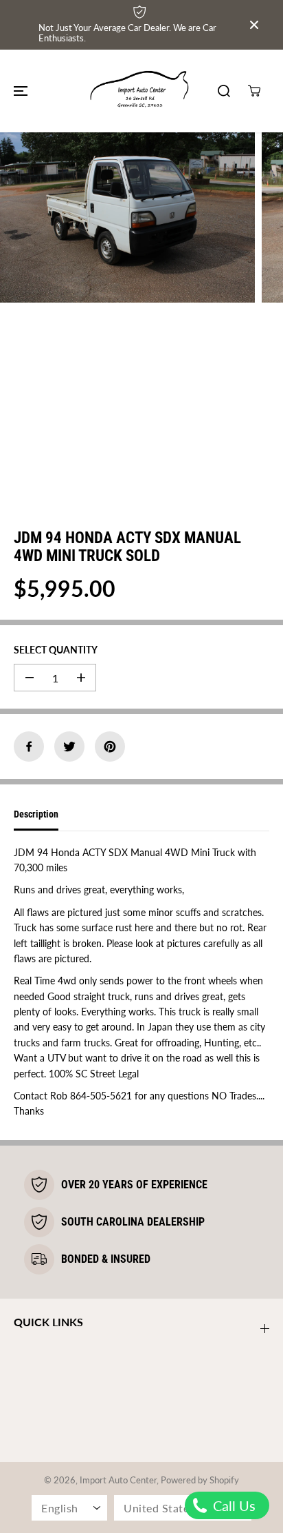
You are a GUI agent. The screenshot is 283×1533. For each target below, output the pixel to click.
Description (36, 814)
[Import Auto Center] (141, 91)
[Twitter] (69, 746)
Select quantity (56, 650)
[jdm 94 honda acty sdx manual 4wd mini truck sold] (127, 217)
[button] (18, 91)
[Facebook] (29, 746)
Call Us (233, 1505)
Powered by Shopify (200, 1479)
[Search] (224, 91)
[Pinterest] (110, 746)
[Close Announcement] (254, 25)
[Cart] (254, 91)
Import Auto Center (118, 1479)
